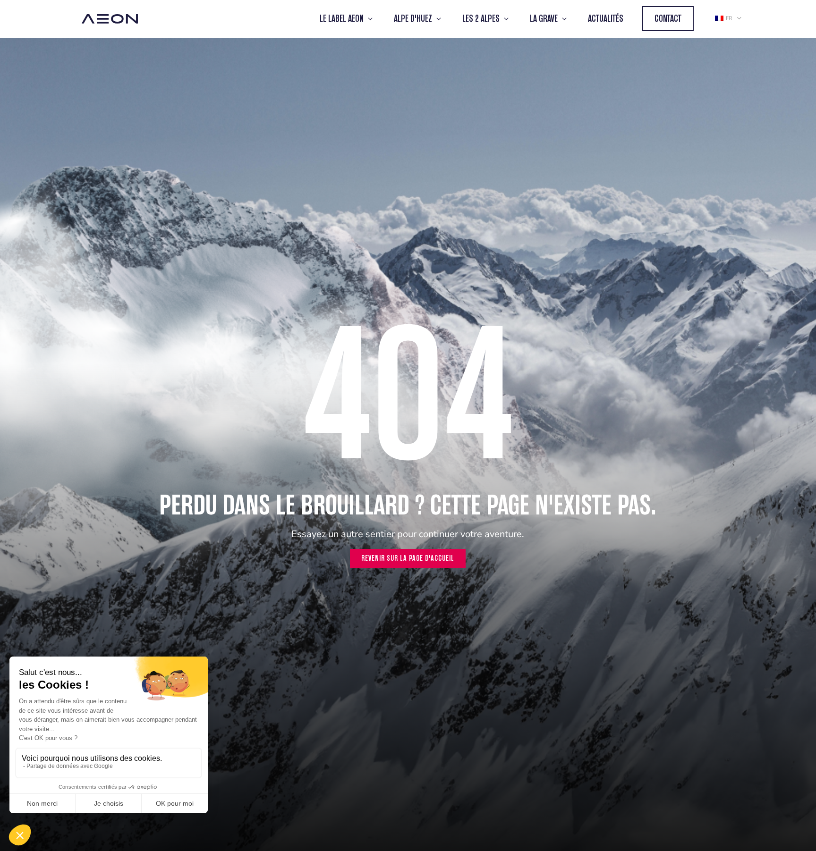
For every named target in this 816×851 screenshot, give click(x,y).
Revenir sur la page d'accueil (407, 558)
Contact (667, 19)
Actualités (605, 19)
